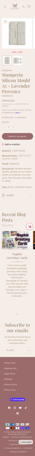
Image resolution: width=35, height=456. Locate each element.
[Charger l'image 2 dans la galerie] (17, 60)
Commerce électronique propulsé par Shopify (17, 434)
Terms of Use (10, 390)
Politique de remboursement (21, 437)
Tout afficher (8, 225)
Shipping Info (10, 368)
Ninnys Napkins (17, 432)
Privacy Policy (10, 384)
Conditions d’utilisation (19, 444)
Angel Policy (9, 374)
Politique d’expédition (12, 448)
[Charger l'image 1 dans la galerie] (7, 60)
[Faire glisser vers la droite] (22, 314)
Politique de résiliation (18, 452)
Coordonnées (28, 448)
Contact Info (9, 363)
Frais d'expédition (8, 104)
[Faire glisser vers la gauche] (12, 314)
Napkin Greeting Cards (17, 256)
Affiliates (8, 379)
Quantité (5, 122)
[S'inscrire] (28, 350)
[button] (5, 6)
